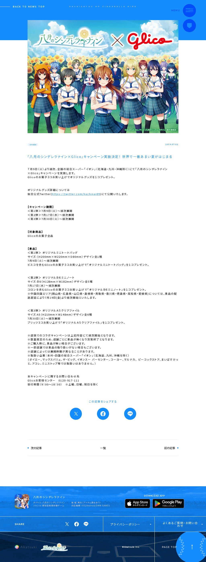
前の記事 (169, 448)
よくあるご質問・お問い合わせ (180, 524)
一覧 (103, 448)
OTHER (33, 145)
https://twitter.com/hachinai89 (76, 194)
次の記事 (36, 448)
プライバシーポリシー (125, 524)
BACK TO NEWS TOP (29, 6)
